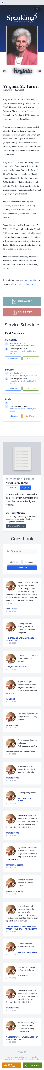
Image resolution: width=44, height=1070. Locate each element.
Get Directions (13, 358)
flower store (30, 284)
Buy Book (25, 488)
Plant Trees (31, 358)
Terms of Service (28, 1059)
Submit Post (22, 568)
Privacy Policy (15, 1059)
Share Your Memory (16, 526)
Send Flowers (30, 416)
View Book (12, 488)
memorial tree (32, 280)
